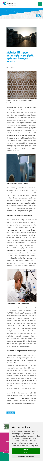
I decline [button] (26, 453)
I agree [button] (26, 449)
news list (11, 413)
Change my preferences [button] (26, 456)
